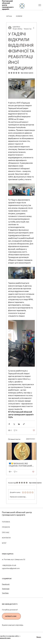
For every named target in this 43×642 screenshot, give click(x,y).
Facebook (6, 584)
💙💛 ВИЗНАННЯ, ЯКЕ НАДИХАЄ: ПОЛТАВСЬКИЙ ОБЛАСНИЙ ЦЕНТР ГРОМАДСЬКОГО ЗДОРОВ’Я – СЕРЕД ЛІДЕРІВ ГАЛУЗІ (21, 464)
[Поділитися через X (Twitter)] (14, 424)
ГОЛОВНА (6, 522)
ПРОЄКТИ (6, 527)
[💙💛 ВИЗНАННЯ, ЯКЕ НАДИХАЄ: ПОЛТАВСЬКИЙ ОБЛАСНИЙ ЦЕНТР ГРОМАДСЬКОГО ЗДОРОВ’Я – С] (21, 451)
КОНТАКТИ (6, 538)
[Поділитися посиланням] (24, 424)
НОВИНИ (19, 16)
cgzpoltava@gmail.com (11, 568)
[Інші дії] (33, 28)
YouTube (5, 593)
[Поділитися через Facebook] (9, 424)
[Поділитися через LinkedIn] (19, 424)
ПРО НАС (5, 532)
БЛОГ (4, 543)
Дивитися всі (30, 439)
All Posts (9, 16)
